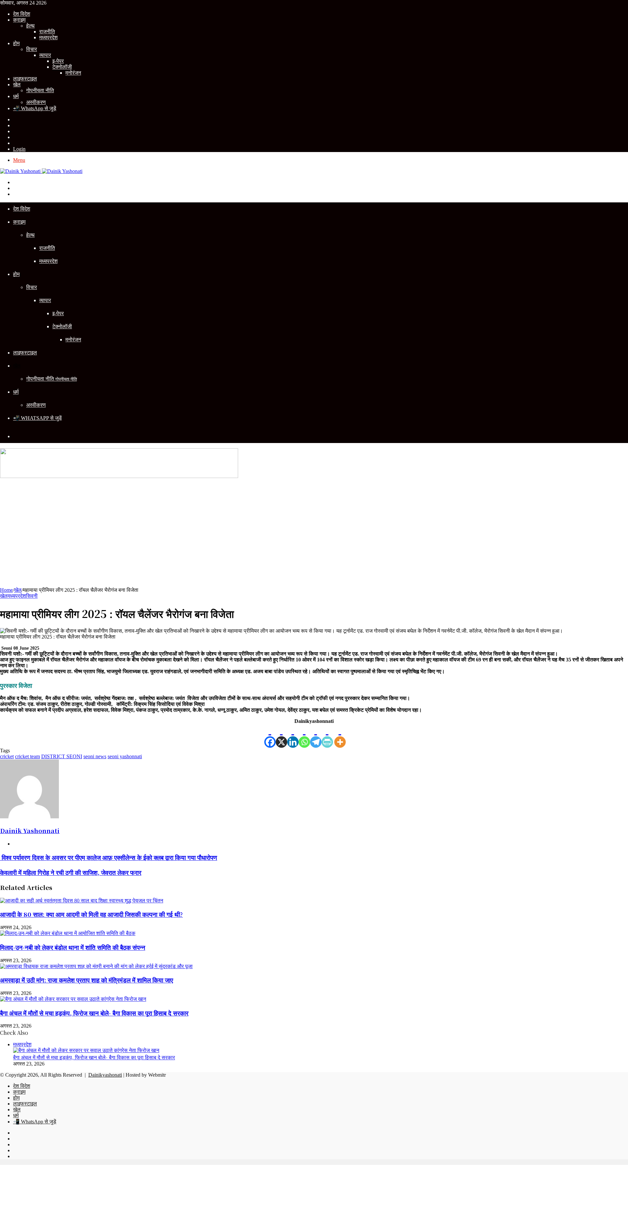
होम (16, 43)
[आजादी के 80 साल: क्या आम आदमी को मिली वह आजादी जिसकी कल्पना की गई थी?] (81, 900)
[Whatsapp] (304, 736)
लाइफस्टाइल (25, 78)
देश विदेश (21, 14)
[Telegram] (316, 736)
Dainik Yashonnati (30, 830)
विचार (31, 49)
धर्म (16, 96)
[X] (281, 736)
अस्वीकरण (36, 102)
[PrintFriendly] (327, 736)
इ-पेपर (58, 61)
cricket (7, 756)
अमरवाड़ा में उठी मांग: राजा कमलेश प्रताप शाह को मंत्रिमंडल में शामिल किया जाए (86, 979)
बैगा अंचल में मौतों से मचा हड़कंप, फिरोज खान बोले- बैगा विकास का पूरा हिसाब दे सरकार (94, 1012)
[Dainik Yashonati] (41, 171)
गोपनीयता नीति (40, 90)
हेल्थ (30, 25)
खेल (17, 84)
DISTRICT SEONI (61, 756)
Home (6, 590)
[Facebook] (270, 736)
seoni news (94, 756)
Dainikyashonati (105, 1075)
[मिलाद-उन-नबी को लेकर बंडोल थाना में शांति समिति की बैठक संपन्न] (67, 933)
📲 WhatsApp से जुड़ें (34, 108)
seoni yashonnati (125, 756)
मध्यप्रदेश (48, 37)
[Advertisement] (314, 535)
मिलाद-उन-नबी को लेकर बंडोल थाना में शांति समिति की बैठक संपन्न (72, 947)
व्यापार (45, 55)
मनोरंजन (73, 73)
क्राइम (19, 20)
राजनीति (47, 31)
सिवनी (32, 596)
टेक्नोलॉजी (62, 67)
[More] (340, 736)
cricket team (27, 756)
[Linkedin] (293, 736)
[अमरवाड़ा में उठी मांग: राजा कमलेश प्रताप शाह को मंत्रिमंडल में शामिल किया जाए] (96, 966)
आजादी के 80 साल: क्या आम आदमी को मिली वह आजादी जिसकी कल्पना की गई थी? (91, 914)
